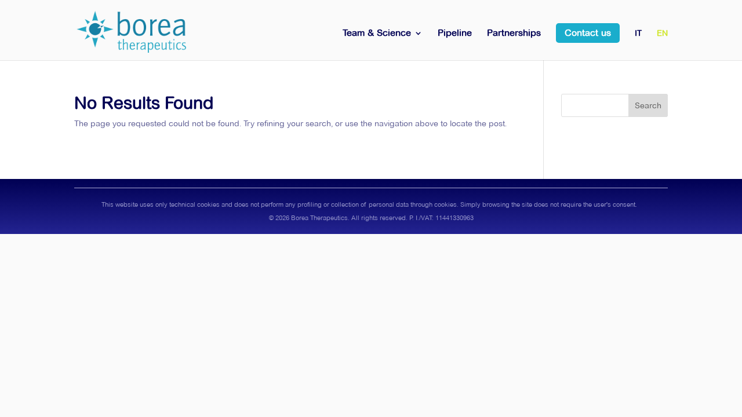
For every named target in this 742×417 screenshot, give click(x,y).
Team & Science (377, 33)
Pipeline (455, 33)
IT (638, 33)
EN (662, 33)
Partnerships (514, 33)
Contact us (588, 32)
